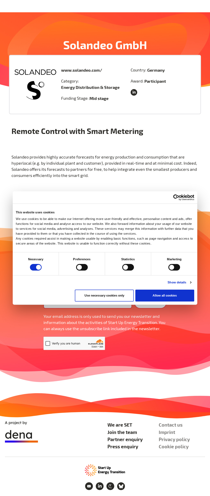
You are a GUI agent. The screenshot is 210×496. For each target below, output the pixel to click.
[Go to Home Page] (105, 470)
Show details (177, 282)
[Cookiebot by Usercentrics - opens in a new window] (176, 197)
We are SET (119, 424)
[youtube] (89, 485)
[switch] (82, 267)
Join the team (122, 432)
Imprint (167, 432)
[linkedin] (135, 92)
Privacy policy (174, 439)
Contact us (171, 424)
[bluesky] (121, 485)
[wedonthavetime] (110, 485)
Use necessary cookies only (104, 295)
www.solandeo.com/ (81, 70)
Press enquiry (122, 446)
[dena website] (21, 432)
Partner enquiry (125, 439)
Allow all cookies (165, 295)
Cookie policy (174, 446)
